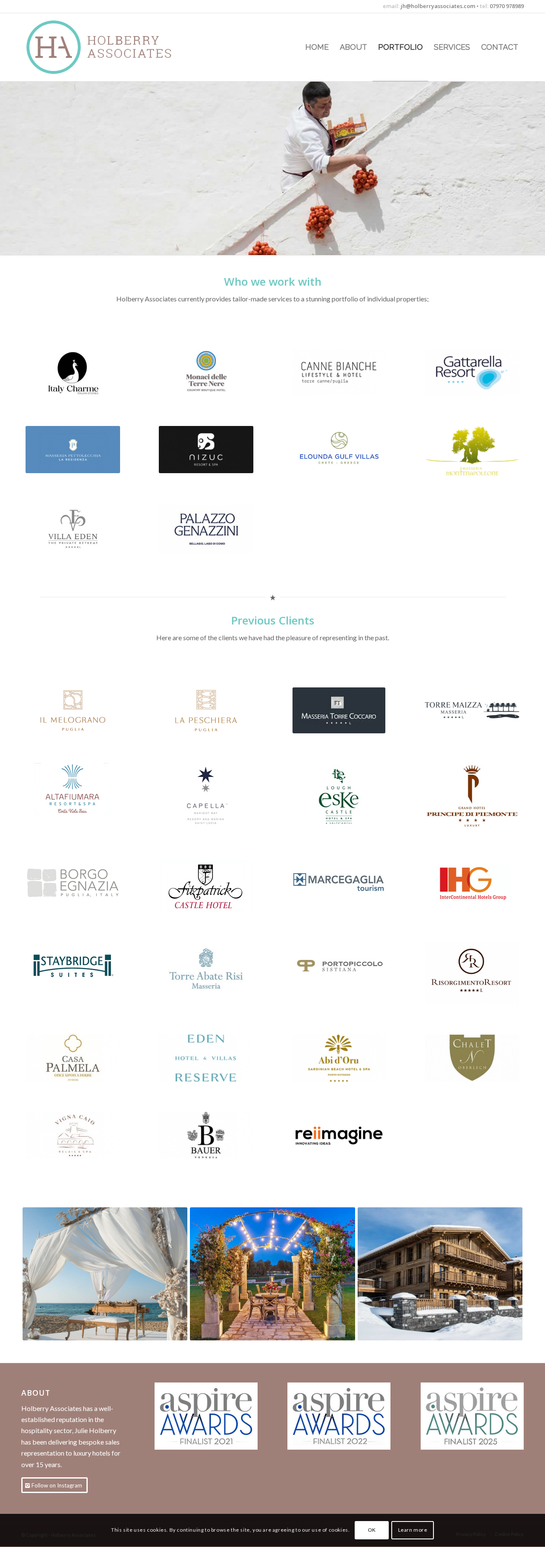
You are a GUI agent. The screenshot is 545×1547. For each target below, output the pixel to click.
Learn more (412, 1530)
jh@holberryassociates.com (437, 6)
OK (372, 1530)
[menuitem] (317, 47)
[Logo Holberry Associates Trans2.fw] (97, 47)
